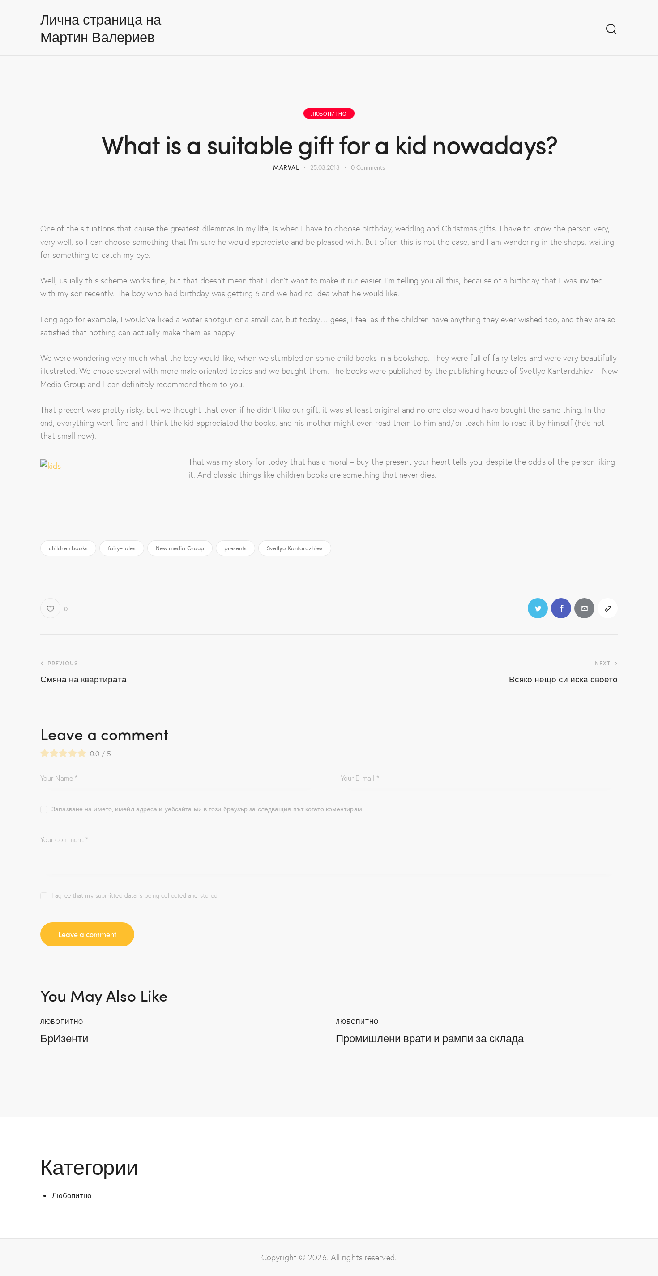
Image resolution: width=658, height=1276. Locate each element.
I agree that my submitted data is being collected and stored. (135, 895)
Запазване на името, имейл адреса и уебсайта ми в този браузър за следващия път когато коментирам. (207, 809)
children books (68, 548)
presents (235, 548)
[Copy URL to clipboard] (608, 608)
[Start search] (611, 29)
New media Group (180, 548)
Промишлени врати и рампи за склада (430, 1038)
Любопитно (328, 113)
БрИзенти (64, 1038)
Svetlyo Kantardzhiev (295, 548)
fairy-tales (122, 548)
